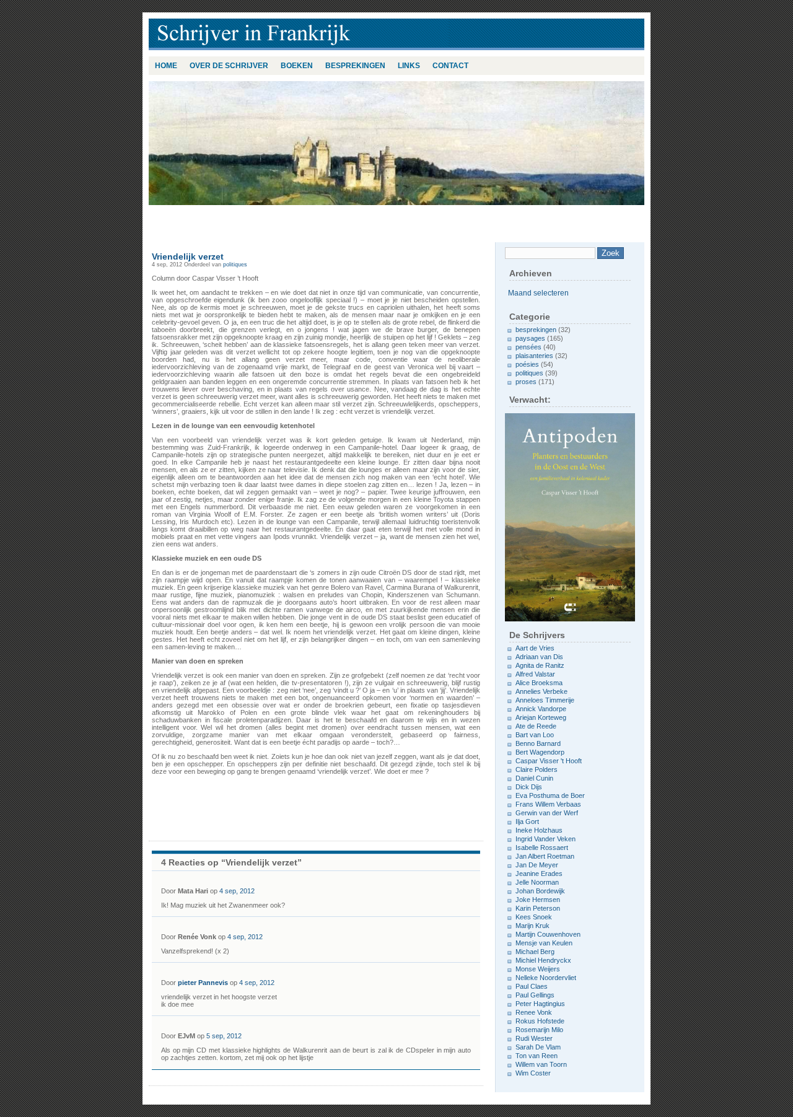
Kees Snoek (533, 917)
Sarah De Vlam (538, 1047)
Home (166, 65)
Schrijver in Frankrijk (310, 34)
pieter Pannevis (203, 982)
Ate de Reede (535, 726)
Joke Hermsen (537, 899)
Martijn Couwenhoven (548, 934)
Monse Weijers (537, 969)
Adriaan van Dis (539, 656)
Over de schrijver (229, 65)
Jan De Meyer (536, 865)
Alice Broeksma (539, 682)
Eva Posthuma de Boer (550, 795)
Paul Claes (531, 986)
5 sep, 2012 (224, 1036)
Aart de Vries (534, 648)
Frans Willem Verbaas (548, 804)
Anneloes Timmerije (544, 700)
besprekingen (355, 65)
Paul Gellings (534, 995)
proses (526, 381)
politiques (235, 264)
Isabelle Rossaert (541, 847)
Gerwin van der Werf (546, 813)
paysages (530, 338)
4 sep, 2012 (237, 891)
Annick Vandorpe (540, 708)
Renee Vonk (533, 1012)
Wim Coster (533, 1073)
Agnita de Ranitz (539, 665)
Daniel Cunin (534, 778)
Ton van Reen (536, 1055)
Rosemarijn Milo (539, 1029)
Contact (450, 65)
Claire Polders (536, 769)
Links (409, 65)
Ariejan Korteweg (540, 717)
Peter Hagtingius (540, 1003)
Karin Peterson (537, 908)
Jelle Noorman (537, 882)
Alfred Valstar (535, 674)
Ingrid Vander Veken (545, 839)
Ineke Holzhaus (539, 830)
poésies (527, 364)
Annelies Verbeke (541, 691)
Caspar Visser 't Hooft (548, 760)
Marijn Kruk (532, 925)
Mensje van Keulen (543, 943)
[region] (396, 143)
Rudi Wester (534, 1038)
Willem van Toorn (541, 1064)
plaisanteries (534, 355)
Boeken (297, 65)
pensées (528, 347)
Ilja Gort (527, 821)
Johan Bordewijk (540, 891)
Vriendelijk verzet (188, 256)
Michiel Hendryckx (543, 960)
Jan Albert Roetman (544, 856)
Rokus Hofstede (539, 1021)
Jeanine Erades (539, 873)
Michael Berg (534, 951)
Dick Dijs (528, 787)
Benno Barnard (538, 743)
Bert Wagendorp (539, 752)
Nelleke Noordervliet (545, 977)
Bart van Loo (534, 734)
